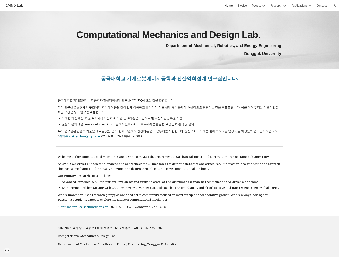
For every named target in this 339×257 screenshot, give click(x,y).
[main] (169, 40)
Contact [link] (322, 5)
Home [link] (229, 5)
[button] (334, 5)
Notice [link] (242, 5)
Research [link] (276, 5)
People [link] (256, 5)
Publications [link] (299, 5)
